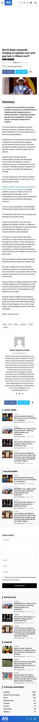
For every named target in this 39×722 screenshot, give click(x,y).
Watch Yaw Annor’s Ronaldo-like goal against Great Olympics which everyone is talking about (25, 664)
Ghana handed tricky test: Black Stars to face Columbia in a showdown (25, 418)
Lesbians (23, 324)
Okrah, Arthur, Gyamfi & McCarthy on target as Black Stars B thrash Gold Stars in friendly (25, 651)
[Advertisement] (19, 25)
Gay (10, 324)
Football (16, 414)
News (4, 59)
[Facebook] (21, 3)
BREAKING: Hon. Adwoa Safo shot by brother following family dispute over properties (25, 431)
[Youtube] (30, 3)
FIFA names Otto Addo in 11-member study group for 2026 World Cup (25, 444)
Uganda (5, 327)
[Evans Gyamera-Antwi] (4, 66)
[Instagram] (24, 3)
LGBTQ (31, 324)
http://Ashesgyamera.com (19, 353)
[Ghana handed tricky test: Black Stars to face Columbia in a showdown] (7, 417)
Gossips (16, 426)
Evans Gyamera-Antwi (15, 66)
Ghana (16, 324)
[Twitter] (27, 3)
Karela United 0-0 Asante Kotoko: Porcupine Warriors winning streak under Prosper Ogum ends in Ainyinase (25, 678)
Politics (11, 59)
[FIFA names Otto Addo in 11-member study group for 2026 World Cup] (7, 443)
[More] (30, 72)
